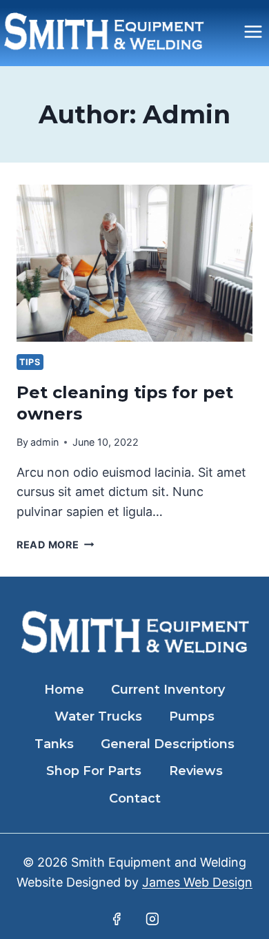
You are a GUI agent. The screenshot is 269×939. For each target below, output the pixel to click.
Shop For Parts (93, 770)
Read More (55, 544)
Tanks (54, 744)
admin (44, 442)
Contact (135, 798)
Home (64, 689)
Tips (30, 362)
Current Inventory (168, 689)
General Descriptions (168, 744)
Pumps (192, 716)
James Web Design (197, 882)
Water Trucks (98, 716)
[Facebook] (116, 919)
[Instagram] (152, 919)
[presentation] (134, 263)
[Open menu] (253, 31)
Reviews (196, 770)
